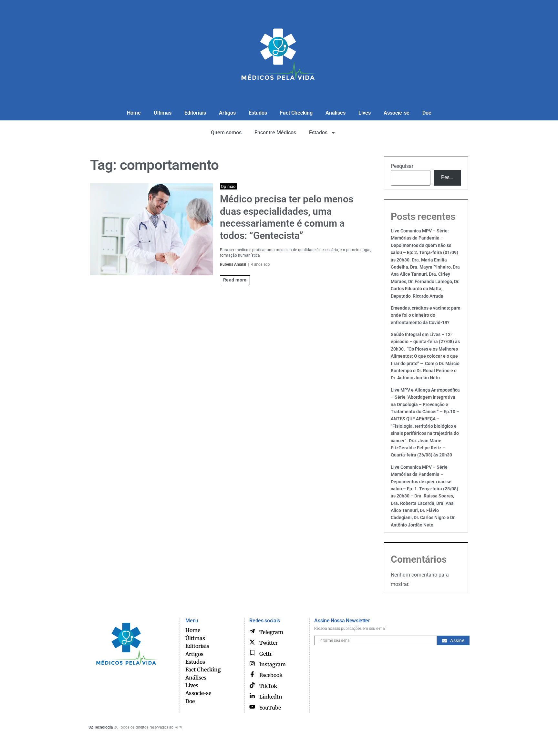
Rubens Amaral (233, 264)
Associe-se (396, 113)
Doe (426, 113)
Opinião (228, 186)
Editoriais (195, 113)
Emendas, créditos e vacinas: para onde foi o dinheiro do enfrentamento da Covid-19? (425, 315)
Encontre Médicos (275, 132)
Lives (364, 113)
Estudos (258, 113)
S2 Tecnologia (100, 727)
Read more (235, 279)
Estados (318, 132)
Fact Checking (296, 113)
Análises (336, 113)
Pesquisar (402, 166)
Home (134, 113)
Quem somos (226, 132)
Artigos (227, 113)
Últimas (162, 113)
